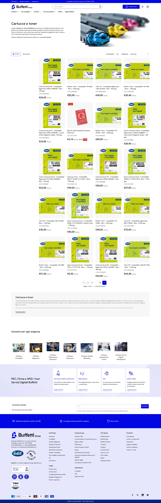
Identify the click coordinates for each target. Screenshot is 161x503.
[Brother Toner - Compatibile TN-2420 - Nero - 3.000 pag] (80, 71)
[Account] (143, 7)
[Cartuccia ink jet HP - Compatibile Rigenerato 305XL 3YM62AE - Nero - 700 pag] (52, 71)
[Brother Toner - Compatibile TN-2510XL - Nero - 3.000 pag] (108, 115)
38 (100, 283)
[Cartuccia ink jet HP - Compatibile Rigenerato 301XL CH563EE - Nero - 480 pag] (108, 249)
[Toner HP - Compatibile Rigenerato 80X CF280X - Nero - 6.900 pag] (137, 205)
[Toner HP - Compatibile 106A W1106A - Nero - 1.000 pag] (137, 249)
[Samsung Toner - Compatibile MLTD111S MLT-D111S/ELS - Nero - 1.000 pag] (80, 161)
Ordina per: (125, 54)
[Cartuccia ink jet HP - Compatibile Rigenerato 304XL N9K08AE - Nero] (108, 161)
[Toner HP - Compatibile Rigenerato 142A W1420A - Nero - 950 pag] (108, 71)
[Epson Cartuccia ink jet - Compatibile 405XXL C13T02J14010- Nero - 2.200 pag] (137, 161)
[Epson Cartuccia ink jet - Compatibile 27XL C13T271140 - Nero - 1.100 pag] (80, 249)
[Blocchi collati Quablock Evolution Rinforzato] (80, 115)
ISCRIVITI (145, 406)
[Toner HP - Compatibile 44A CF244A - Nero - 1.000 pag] (52, 205)
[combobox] (77, 7)
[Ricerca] (100, 7)
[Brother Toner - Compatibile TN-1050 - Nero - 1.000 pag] (137, 71)
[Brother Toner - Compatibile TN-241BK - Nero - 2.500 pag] (108, 205)
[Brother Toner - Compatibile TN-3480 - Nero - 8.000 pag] (52, 249)
